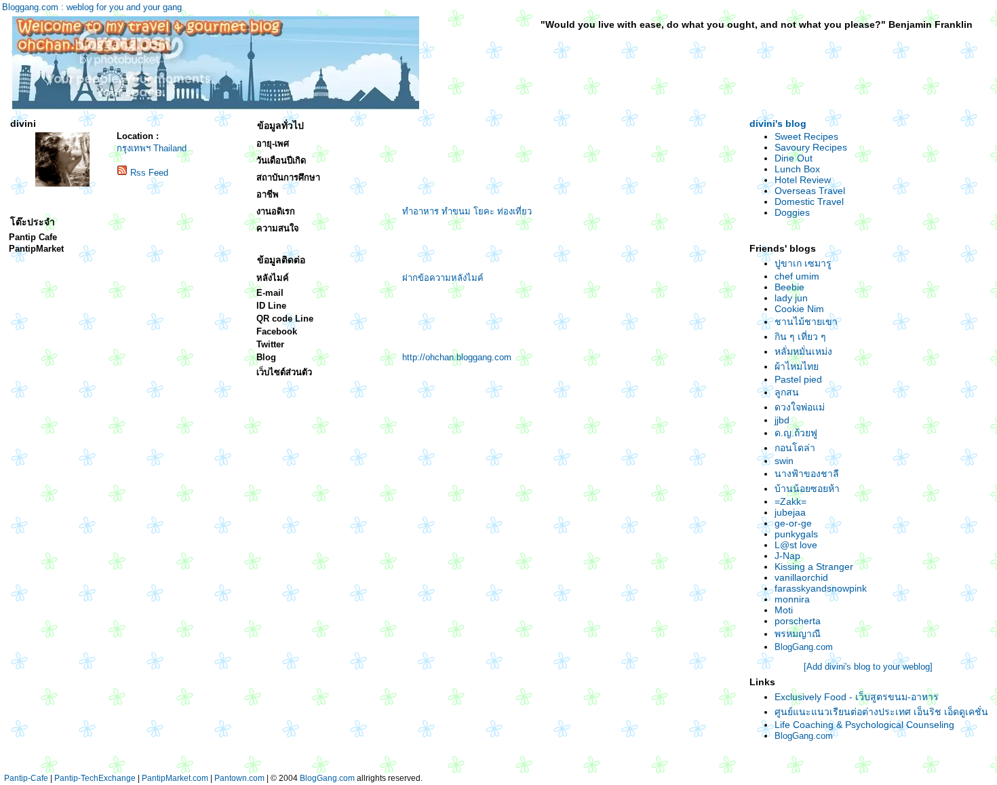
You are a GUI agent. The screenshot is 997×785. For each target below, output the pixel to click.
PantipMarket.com (175, 778)
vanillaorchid (801, 577)
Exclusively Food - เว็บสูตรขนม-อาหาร (857, 696)
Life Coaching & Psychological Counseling (864, 724)
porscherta (798, 620)
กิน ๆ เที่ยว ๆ (800, 336)
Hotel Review (803, 179)
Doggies (792, 212)
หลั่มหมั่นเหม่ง (803, 351)
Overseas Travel (810, 190)
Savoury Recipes (811, 147)
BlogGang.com (804, 647)
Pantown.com (239, 778)
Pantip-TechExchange (95, 778)
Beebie (789, 287)
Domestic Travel (809, 201)
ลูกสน (787, 392)
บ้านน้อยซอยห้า (807, 488)
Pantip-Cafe (26, 778)
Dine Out (794, 158)
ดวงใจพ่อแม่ (800, 407)
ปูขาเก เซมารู (803, 263)
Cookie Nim (799, 308)
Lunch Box (797, 169)
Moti (784, 610)
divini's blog (777, 123)
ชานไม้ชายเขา (806, 321)
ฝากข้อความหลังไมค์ (443, 278)
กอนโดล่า (795, 447)
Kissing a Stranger (814, 566)
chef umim (797, 276)
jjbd (782, 420)
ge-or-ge (793, 523)
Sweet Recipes (806, 136)
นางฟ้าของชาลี (807, 473)
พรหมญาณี (798, 633)
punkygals (796, 534)
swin (784, 460)
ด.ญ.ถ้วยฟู (796, 432)
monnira (792, 599)
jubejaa (790, 512)
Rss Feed (149, 173)
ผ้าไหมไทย (797, 366)
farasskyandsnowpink (821, 588)
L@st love (796, 544)
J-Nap (787, 555)
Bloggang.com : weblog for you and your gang (92, 7)
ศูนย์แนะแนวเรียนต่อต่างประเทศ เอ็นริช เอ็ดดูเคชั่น (881, 711)
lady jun (791, 297)
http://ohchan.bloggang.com (456, 357)
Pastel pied (798, 379)
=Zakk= (790, 501)
